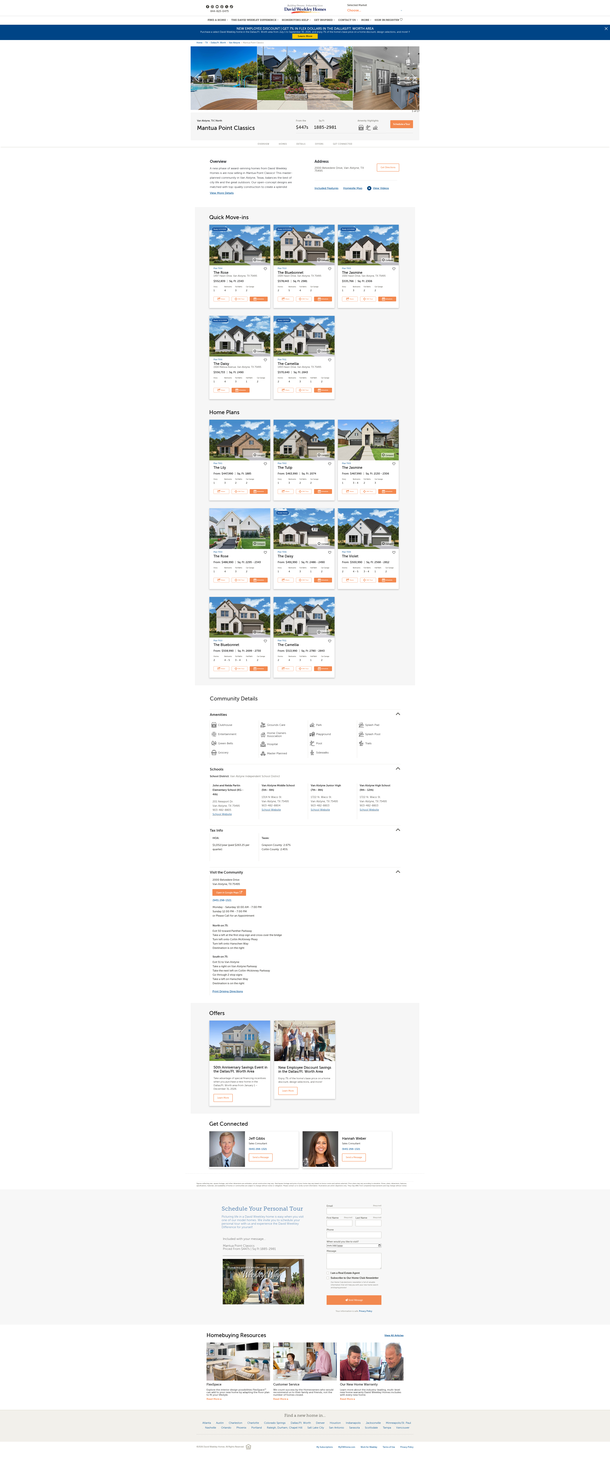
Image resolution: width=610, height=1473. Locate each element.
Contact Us (347, 19)
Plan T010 (282, 268)
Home (199, 42)
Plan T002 (282, 463)
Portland (256, 1427)
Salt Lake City (315, 1427)
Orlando (226, 1427)
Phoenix (241, 1427)
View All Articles (393, 1335)
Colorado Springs (275, 1422)
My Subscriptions (324, 1447)
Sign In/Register (387, 19)
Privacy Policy (365, 1311)
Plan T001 (218, 463)
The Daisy (221, 364)
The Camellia (288, 364)
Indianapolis (353, 1422)
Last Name (368, 1218)
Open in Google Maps (227, 892)
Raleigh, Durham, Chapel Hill (284, 1427)
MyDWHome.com (346, 1447)
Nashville (210, 1427)
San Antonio (336, 1427)
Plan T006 (218, 359)
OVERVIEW (263, 144)
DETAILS (300, 144)
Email (354, 1206)
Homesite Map (352, 188)
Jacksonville (373, 1422)
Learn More (305, 36)
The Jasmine (352, 273)
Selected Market (357, 5)
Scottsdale (371, 1427)
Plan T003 (346, 268)
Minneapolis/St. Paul (398, 1422)
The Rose (221, 273)
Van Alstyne (234, 42)
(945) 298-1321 (222, 900)
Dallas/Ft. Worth (218, 42)
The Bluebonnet (290, 273)
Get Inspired (323, 19)
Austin (220, 1422)
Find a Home (217, 19)
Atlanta (206, 1422)
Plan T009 (346, 552)
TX (206, 42)
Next (413, 78)
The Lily (220, 468)
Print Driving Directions (227, 991)
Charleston (235, 1422)
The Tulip (285, 468)
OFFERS (319, 144)
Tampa (387, 1427)
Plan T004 (218, 268)
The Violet (350, 556)
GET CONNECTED (342, 144)
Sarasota (354, 1427)
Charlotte (253, 1422)
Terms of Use (389, 1447)
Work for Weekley (369, 1447)
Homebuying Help (295, 19)
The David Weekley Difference (253, 19)
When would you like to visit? (343, 1242)
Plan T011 (282, 359)
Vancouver (402, 1427)
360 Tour (240, 299)
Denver (320, 1422)
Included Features (326, 188)
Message (331, 1251)
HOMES (283, 144)
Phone (330, 1230)
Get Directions (388, 167)
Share (222, 299)
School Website (222, 814)
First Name (339, 1218)
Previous (196, 78)
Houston (335, 1422)
